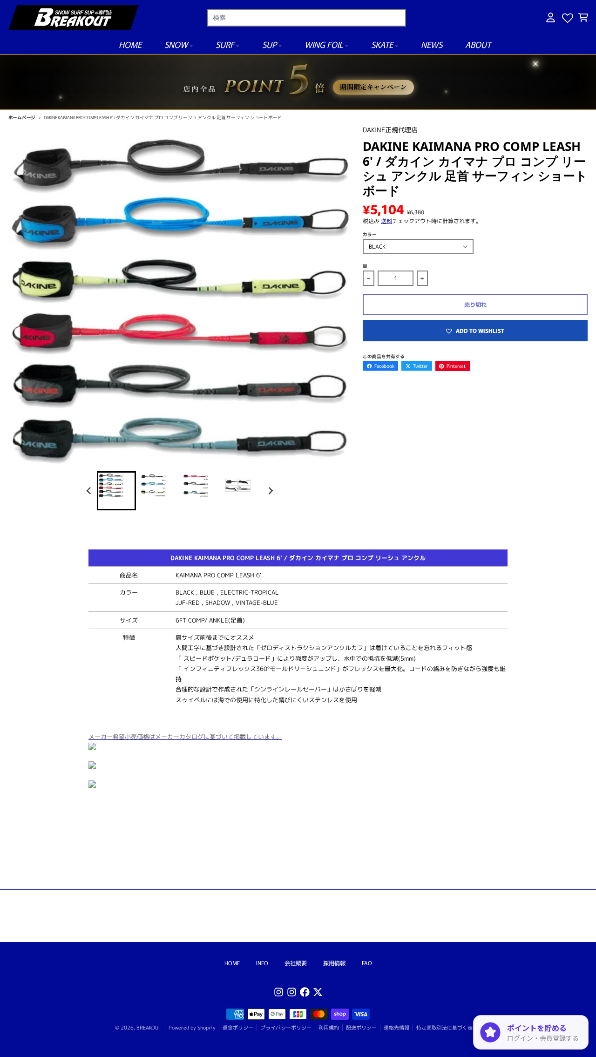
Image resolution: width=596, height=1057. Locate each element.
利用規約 (328, 1027)
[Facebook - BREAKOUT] (305, 992)
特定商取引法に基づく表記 (447, 1027)
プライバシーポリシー (286, 1027)
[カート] (583, 17)
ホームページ (22, 117)
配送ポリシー (361, 1027)
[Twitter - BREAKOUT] (318, 992)
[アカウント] (550, 17)
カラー (370, 234)
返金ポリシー (238, 1027)
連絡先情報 (396, 1027)
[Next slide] (270, 490)
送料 (386, 221)
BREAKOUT (149, 1027)
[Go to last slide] (89, 490)
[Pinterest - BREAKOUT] (292, 992)
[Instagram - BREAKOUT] (279, 992)
